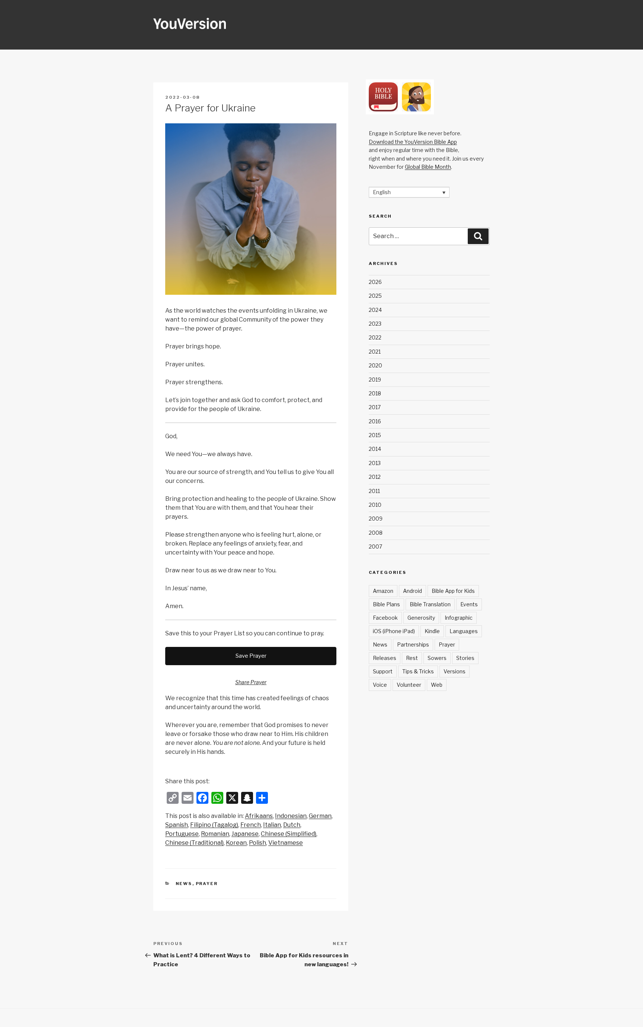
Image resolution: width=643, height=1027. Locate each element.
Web (436, 685)
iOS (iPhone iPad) (394, 631)
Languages (464, 631)
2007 (375, 546)
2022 (375, 337)
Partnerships (413, 644)
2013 (375, 463)
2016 (375, 421)
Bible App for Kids (453, 591)
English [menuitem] (382, 192)
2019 (375, 379)
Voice (380, 685)
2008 (376, 533)
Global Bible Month (428, 167)
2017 (375, 407)
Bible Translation (430, 604)
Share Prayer (250, 682)
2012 (375, 477)
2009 (376, 518)
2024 (375, 310)
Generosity (421, 617)
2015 (375, 435)
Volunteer (409, 685)
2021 (375, 351)
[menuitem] (259, 816)
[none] (409, 192)
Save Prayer (251, 655)
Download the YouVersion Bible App (413, 142)
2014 (375, 449)
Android (412, 591)
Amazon (383, 591)
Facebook (385, 617)
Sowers (437, 658)
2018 (375, 393)
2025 (375, 296)
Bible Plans (386, 604)
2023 (375, 323)
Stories (465, 658)
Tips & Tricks (418, 671)
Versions (455, 671)
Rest (412, 658)
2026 (375, 282)
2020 (375, 365)
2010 (375, 505)
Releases (384, 658)
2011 (374, 491)
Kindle (432, 631)
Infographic (459, 617)
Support (383, 671)
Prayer (207, 883)
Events (469, 604)
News (184, 883)
